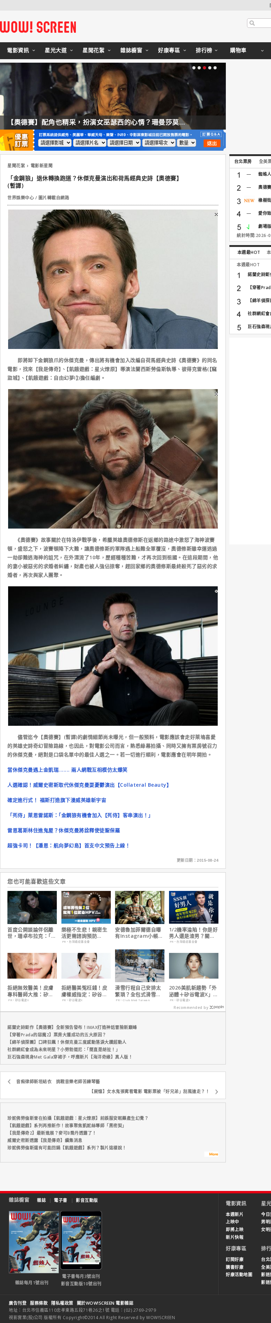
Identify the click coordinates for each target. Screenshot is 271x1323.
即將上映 (234, 1229)
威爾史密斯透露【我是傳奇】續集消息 (45, 1140)
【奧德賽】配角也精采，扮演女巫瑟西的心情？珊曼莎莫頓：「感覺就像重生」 (126, 122)
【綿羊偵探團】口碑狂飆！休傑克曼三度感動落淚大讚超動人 (67, 1042)
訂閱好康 (234, 1259)
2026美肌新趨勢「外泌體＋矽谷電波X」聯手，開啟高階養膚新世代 (193, 991)
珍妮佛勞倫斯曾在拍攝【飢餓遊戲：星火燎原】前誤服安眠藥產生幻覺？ (78, 1118)
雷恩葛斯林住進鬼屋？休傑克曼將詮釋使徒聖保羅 (63, 830)
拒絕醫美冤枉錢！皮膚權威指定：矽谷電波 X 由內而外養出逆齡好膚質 (85, 991)
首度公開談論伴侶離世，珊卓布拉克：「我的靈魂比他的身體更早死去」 (31, 932)
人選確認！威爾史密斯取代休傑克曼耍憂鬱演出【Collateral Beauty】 (89, 784)
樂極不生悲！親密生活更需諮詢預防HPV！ (84, 932)
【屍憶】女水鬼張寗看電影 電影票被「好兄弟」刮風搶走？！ (149, 1091)
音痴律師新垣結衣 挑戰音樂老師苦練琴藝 (58, 1082)
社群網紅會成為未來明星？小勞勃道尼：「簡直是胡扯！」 (63, 1050)
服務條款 (39, 1303)
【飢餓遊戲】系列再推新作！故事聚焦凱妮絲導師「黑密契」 (67, 1126)
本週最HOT (248, 252)
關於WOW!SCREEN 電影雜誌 (105, 1303)
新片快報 (234, 1237)
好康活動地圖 (239, 1275)
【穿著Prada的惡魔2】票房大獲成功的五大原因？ (57, 1035)
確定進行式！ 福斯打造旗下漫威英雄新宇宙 (56, 800)
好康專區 (169, 50)
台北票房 (243, 161)
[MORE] (211, 1155)
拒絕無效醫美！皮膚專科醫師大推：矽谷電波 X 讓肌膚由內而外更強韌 (31, 991)
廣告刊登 (17, 1303)
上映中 (232, 1222)
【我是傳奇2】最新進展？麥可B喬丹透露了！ (52, 1133)
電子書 (60, 1200)
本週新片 (234, 1214)
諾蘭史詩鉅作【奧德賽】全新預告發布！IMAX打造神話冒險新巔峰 (72, 1027)
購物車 (238, 50)
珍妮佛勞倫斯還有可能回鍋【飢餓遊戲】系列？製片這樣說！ (67, 1148)
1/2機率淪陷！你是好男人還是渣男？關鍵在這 (193, 932)
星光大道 (56, 50)
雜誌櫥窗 (131, 50)
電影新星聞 (42, 166)
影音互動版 (87, 1200)
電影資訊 (18, 50)
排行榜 (204, 50)
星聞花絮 (93, 50)
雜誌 (41, 1200)
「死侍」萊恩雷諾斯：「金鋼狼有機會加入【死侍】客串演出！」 (80, 815)
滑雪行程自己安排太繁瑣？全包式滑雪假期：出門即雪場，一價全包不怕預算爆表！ (138, 991)
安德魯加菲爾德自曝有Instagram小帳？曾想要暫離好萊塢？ (139, 932)
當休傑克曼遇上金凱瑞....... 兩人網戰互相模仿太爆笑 (67, 769)
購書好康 (234, 1267)
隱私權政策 (62, 1303)
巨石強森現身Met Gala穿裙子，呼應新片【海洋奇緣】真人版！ (70, 1057)
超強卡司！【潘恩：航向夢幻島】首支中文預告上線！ (68, 845)
